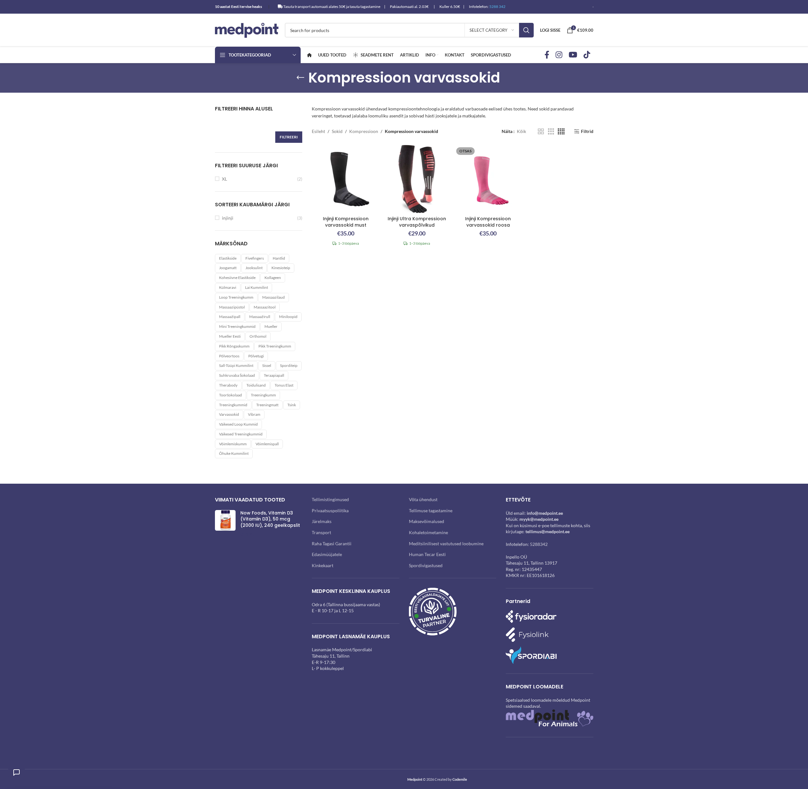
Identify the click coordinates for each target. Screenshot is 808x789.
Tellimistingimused (330, 499)
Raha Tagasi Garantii (331, 543)
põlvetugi (256, 356)
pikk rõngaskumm (234, 346)
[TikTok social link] (586, 55)
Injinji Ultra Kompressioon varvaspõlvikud (417, 221)
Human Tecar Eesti (427, 554)
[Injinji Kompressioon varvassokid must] (346, 179)
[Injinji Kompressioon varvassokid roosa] (488, 179)
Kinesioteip (280, 267)
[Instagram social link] (558, 55)
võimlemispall (267, 443)
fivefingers (254, 258)
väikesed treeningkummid (241, 434)
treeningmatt (267, 404)
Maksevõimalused (426, 521)
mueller (270, 326)
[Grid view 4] (561, 132)
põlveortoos (229, 356)
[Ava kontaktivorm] (16, 772)
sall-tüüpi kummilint (236, 365)
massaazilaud (273, 297)
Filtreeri (289, 137)
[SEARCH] (526, 30)
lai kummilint (256, 287)
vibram (254, 414)
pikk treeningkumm (274, 346)
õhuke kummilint (234, 453)
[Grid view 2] (541, 132)
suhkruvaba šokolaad (237, 375)
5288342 (539, 544)
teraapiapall (274, 375)
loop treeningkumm (236, 297)
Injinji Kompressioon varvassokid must (346, 221)
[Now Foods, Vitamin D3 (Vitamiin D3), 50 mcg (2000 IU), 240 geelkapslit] (225, 523)
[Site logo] (246, 29)
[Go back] (300, 77)
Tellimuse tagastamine (430, 510)
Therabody (228, 385)
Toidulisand (256, 385)
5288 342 (497, 6)
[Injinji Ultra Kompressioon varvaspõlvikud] (417, 179)
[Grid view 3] (551, 132)
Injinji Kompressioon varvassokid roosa (488, 221)
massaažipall (229, 316)
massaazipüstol (232, 307)
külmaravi (227, 287)
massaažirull (259, 316)
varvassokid (229, 414)
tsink (291, 404)
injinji (227, 218)
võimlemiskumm (233, 443)
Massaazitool (265, 307)
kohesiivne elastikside (237, 277)
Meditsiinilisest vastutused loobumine (446, 543)
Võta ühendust (423, 499)
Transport (321, 532)
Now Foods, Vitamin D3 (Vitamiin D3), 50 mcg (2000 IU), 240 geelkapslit (270, 519)
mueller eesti (230, 336)
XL (224, 179)
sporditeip (288, 365)
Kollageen (272, 277)
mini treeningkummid (237, 326)
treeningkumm (263, 395)
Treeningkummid (233, 404)
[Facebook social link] (546, 55)
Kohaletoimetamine (428, 532)
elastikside (228, 258)
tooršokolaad (230, 395)
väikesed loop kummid (238, 424)
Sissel (266, 365)
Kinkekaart (322, 565)
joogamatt (228, 267)
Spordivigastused (426, 565)
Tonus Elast (284, 385)
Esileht (318, 131)
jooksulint (254, 267)
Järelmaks (321, 521)
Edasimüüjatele (327, 554)
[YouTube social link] (572, 55)
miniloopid (288, 316)
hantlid (279, 258)
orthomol (258, 336)
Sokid (337, 131)
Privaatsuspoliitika (330, 510)
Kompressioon (363, 131)
